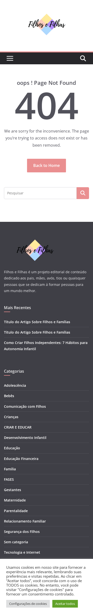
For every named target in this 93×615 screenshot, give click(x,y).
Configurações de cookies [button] (28, 603)
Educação (12, 448)
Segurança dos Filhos (22, 531)
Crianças (11, 416)
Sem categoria (16, 542)
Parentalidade (16, 510)
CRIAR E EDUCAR (17, 427)
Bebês (9, 395)
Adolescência (15, 385)
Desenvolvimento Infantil (25, 437)
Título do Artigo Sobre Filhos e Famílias (37, 321)
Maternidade (15, 500)
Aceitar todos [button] (65, 603)
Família (10, 469)
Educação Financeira (21, 458)
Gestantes (12, 489)
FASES (9, 479)
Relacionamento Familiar (25, 521)
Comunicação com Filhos (25, 406)
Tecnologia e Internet (22, 552)
